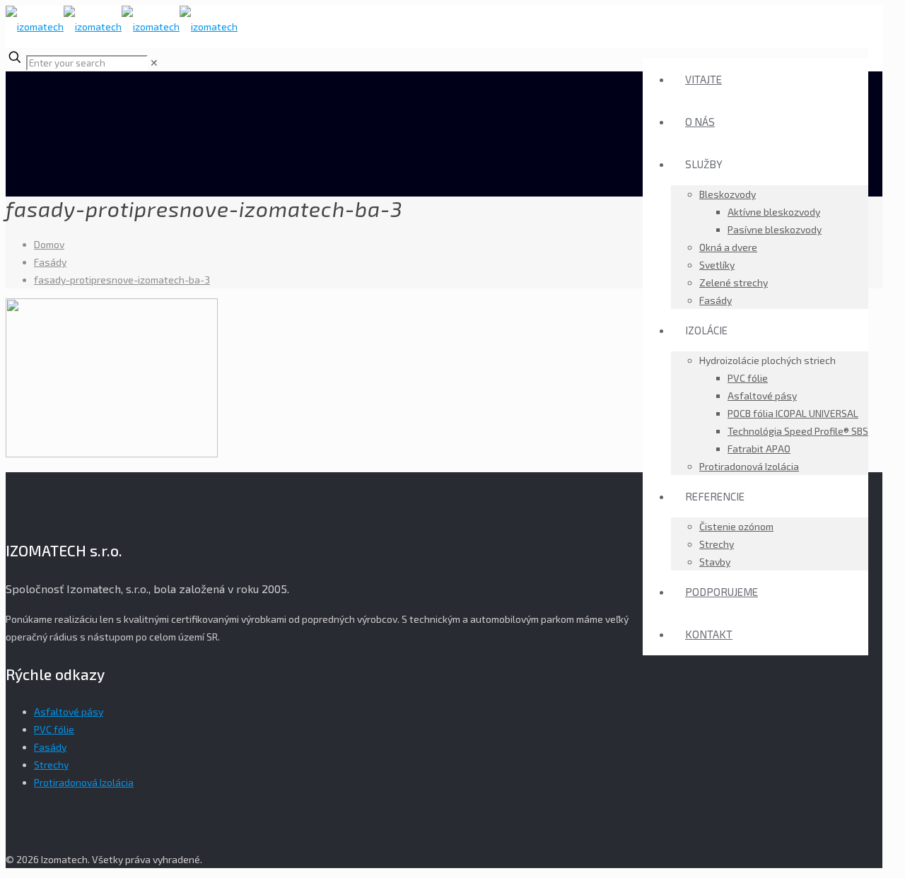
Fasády (50, 262)
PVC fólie (54, 729)
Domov (49, 244)
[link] (154, 63)
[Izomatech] (122, 26)
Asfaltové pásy (68, 712)
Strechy (51, 765)
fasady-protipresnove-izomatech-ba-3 (122, 280)
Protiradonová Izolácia (84, 782)
